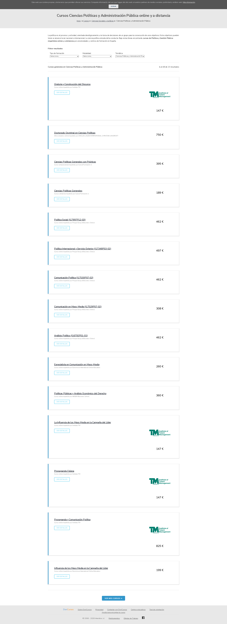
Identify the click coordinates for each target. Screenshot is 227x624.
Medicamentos (114, 618)
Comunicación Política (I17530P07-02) (73, 277)
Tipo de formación (57, 53)
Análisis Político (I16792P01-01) (71, 335)
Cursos (86, 21)
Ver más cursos (113, 598)
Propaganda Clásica (64, 471)
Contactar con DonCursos (117, 609)
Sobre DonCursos (85, 609)
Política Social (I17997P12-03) (70, 219)
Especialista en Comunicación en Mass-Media (76, 364)
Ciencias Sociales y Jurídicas (103, 21)
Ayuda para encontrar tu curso (113, 612)
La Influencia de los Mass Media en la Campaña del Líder (82, 422)
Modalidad (87, 53)
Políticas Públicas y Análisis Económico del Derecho (80, 393)
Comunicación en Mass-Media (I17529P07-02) (78, 306)
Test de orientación (156, 609)
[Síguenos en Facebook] (143, 618)
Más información (189, 2)
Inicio (79, 21)
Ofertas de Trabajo (131, 618)
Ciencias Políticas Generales (68, 190)
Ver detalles (62, 92)
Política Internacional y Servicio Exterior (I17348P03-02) (82, 248)
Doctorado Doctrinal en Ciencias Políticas (74, 132)
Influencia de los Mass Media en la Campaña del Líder (81, 568)
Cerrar (113, 6)
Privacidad (99, 609)
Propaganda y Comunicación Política (72, 519)
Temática (119, 53)
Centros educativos (138, 609)
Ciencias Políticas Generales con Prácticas (75, 161)
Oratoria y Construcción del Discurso (72, 84)
